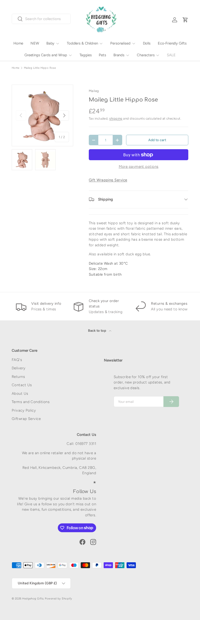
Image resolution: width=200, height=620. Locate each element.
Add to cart (157, 140)
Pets (102, 55)
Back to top (97, 330)
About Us (20, 393)
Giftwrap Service (26, 419)
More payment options (139, 166)
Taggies (86, 55)
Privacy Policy (24, 410)
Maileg (94, 91)
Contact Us (22, 385)
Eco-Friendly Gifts (172, 43)
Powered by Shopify (58, 598)
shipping (115, 118)
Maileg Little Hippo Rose (40, 68)
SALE (171, 55)
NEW (34, 43)
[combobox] (41, 19)
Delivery (19, 368)
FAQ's (17, 360)
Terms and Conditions (31, 402)
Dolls (146, 43)
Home (18, 43)
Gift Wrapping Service (108, 180)
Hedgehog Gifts (32, 598)
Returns (18, 376)
